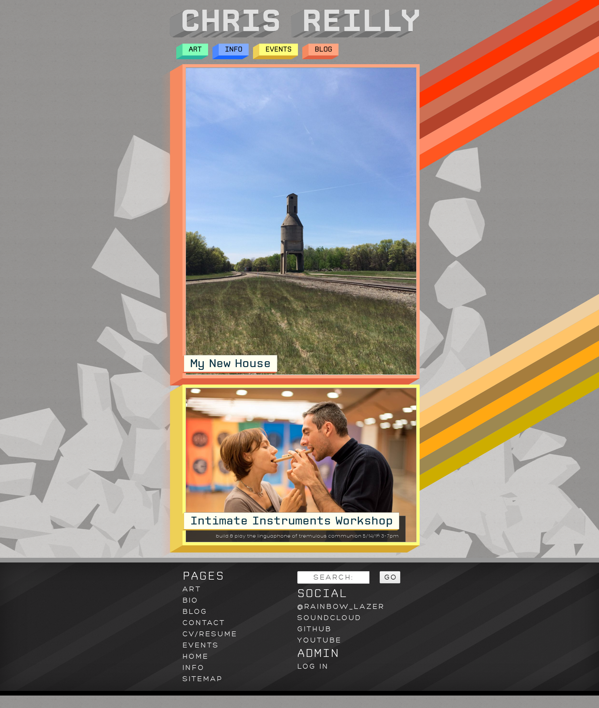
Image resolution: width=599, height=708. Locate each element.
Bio (190, 600)
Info (233, 49)
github (314, 629)
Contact (204, 623)
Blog (323, 49)
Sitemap (203, 679)
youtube (319, 640)
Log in (313, 666)
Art (195, 49)
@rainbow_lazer (341, 606)
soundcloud (329, 618)
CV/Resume (210, 634)
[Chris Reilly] (294, 36)
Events (278, 49)
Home (196, 656)
